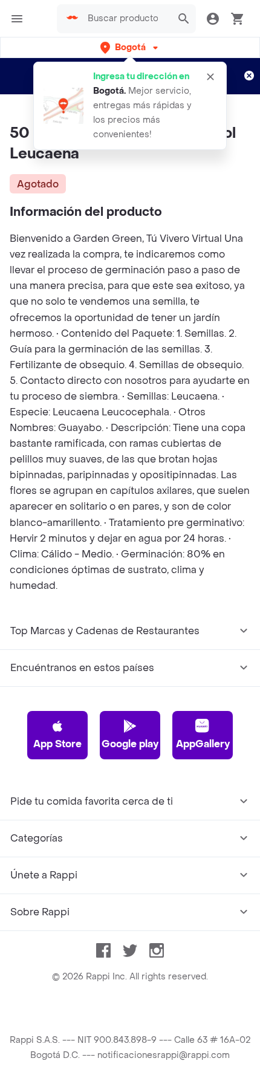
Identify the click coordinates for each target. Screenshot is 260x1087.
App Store (57, 744)
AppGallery (203, 744)
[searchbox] (126, 18)
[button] (130, 47)
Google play (130, 744)
